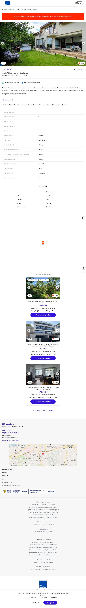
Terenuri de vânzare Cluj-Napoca (43, 531)
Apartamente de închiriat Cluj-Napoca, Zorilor (43, 550)
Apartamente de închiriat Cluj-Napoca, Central (43, 555)
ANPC (4, 479)
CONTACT (5, 475)
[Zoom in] (83, 267)
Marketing (54, 597)
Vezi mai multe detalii (43, 315)
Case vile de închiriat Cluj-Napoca (43, 562)
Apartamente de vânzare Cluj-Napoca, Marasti (43, 507)
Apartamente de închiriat (43, 539)
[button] (2, 43)
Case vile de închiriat (43, 559)
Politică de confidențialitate (11, 485)
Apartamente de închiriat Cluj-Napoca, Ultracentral (43, 545)
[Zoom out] (83, 271)
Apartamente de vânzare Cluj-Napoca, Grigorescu (43, 517)
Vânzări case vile (43, 522)
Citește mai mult (7, 100)
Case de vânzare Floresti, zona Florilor (53, 105)
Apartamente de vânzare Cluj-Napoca (43, 504)
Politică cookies (7, 482)
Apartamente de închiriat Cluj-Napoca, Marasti (43, 552)
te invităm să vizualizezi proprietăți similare (57, 16)
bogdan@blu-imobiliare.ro (10, 433)
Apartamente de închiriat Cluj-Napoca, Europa (43, 547)
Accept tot (50, 603)
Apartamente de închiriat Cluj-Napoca (43, 542)
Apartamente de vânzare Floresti (43, 515)
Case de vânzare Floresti (29, 105)
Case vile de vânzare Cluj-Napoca (43, 524)
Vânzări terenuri (43, 529)
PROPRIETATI (7, 470)
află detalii (40, 593)
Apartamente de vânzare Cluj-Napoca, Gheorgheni (43, 510)
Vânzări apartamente (43, 502)
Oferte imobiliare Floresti (10, 105)
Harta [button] (82, 63)
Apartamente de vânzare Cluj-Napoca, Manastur (43, 512)
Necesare (34, 597)
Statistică (44, 597)
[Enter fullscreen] (83, 218)
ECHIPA (4, 473)
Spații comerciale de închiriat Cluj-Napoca (43, 569)
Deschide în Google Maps (10, 440)
